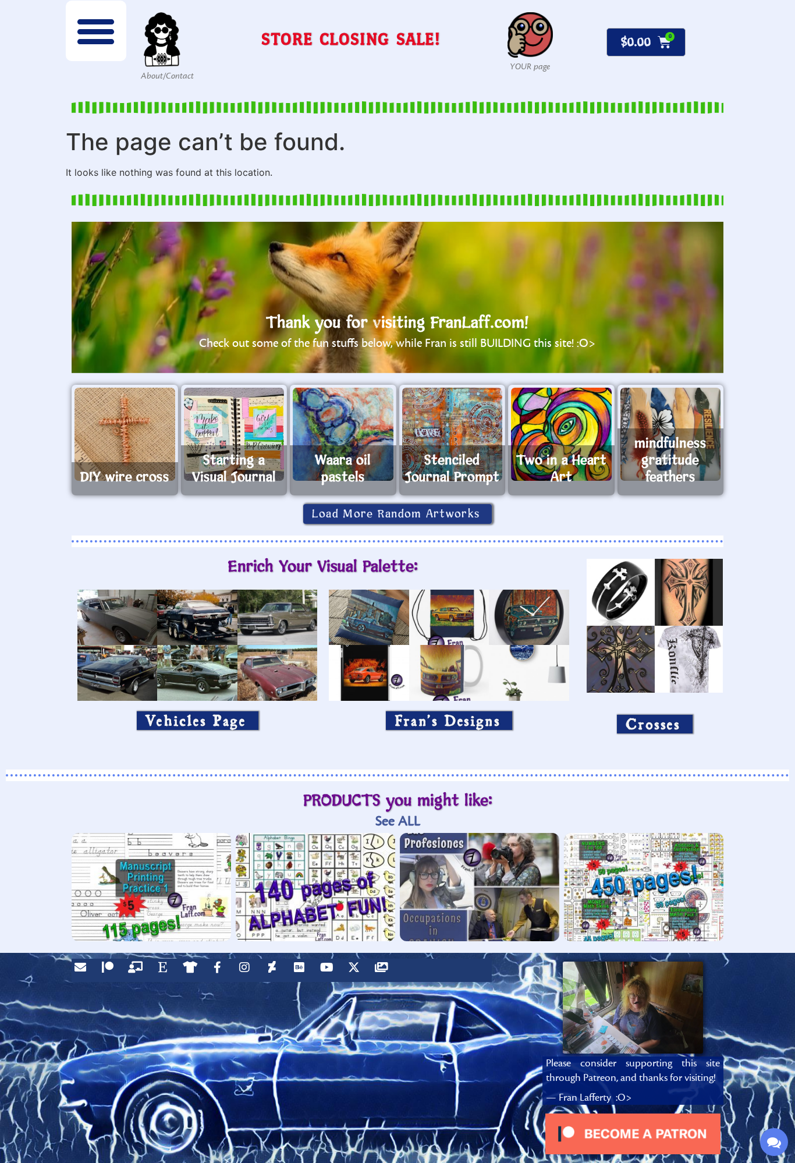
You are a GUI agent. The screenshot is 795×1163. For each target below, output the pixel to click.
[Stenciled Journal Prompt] (452, 434)
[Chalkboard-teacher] (138, 970)
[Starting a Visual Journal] (234, 434)
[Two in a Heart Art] (561, 434)
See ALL (397, 821)
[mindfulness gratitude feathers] (670, 434)
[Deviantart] (274, 970)
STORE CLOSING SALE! (351, 39)
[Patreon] (110, 970)
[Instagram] (247, 970)
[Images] (384, 970)
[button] (96, 31)
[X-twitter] (356, 970)
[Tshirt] (192, 970)
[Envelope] (83, 970)
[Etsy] (165, 970)
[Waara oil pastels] (343, 434)
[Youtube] (329, 970)
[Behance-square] (302, 970)
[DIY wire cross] (125, 434)
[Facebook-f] (220, 970)
